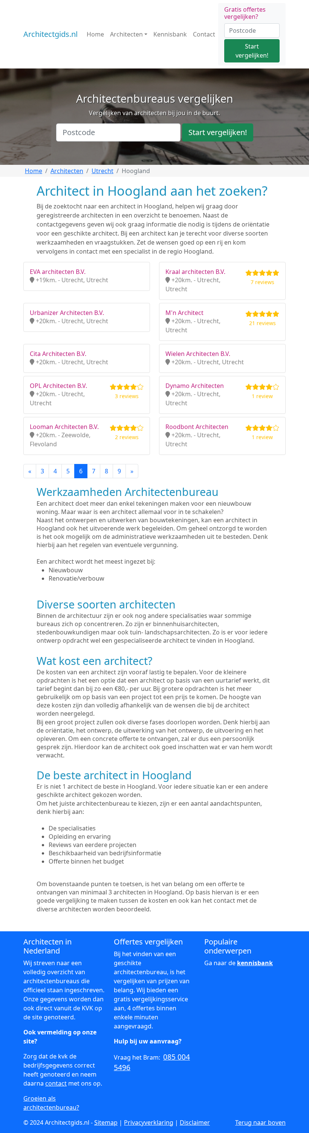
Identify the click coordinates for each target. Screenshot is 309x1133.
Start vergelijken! (252, 50)
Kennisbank (170, 34)
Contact (204, 34)
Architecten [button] (126, 34)
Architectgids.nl (50, 34)
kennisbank (255, 963)
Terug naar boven (260, 1122)
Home (95, 34)
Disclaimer (195, 1122)
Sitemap (106, 1122)
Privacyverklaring (148, 1122)
